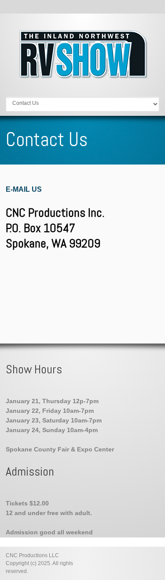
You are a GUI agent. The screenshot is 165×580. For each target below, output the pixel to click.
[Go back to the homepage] (83, 76)
